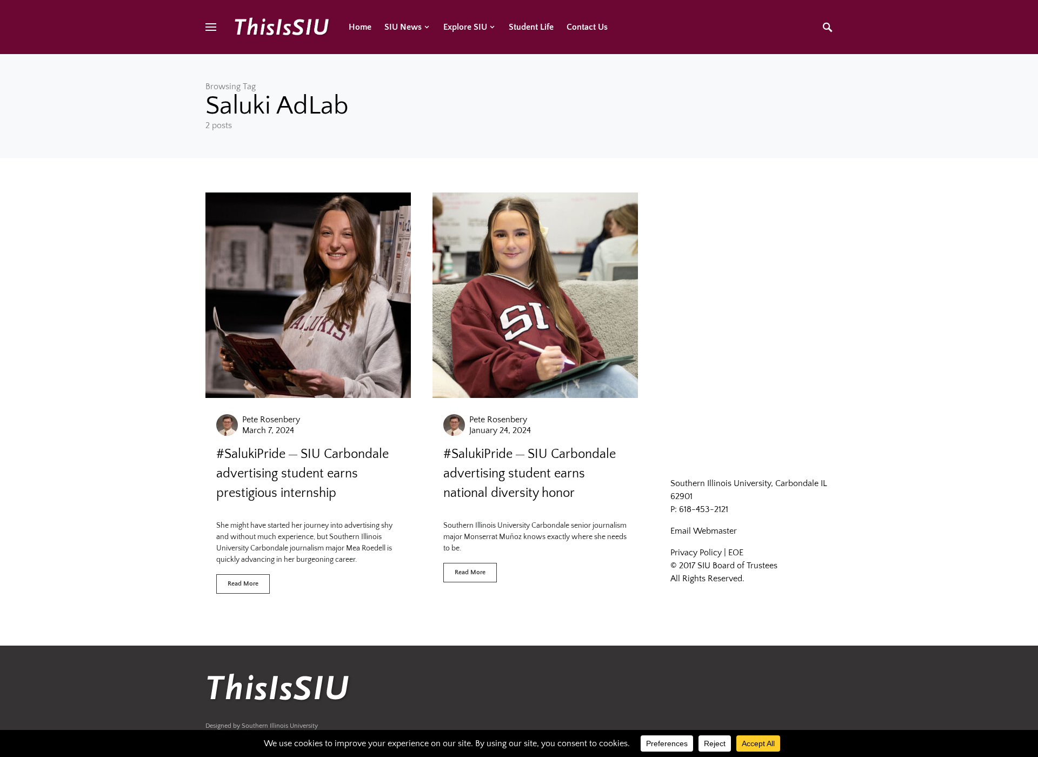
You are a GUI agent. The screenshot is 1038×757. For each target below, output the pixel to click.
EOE (735, 552)
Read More (243, 583)
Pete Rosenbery (271, 419)
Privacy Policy (696, 552)
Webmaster (715, 531)
